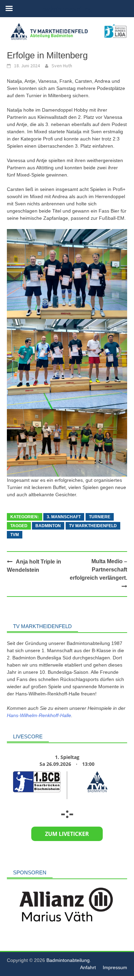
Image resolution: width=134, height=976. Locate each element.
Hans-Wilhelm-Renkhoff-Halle (39, 715)
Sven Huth (62, 66)
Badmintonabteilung (68, 960)
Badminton (48, 525)
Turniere (99, 516)
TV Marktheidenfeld (93, 525)
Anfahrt (88, 967)
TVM (14, 534)
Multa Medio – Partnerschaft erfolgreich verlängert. (98, 569)
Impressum (115, 967)
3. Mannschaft (64, 516)
